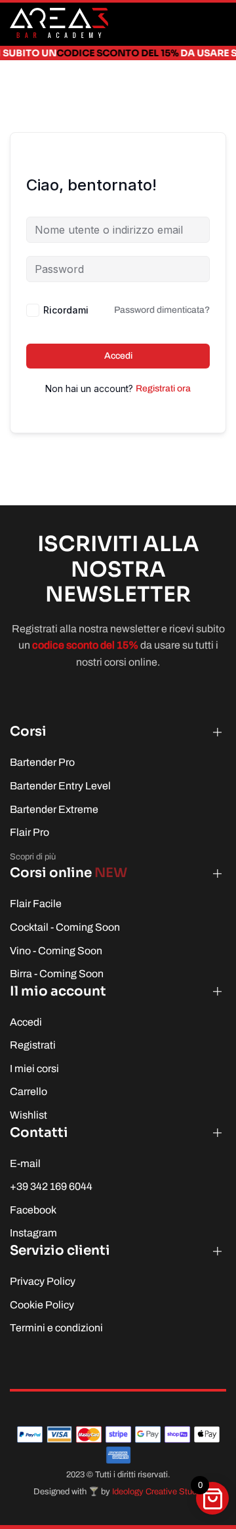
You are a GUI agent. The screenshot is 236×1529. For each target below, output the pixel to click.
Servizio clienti (60, 1250)
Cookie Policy (42, 1304)
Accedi (118, 356)
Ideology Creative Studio (157, 1491)
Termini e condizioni (56, 1327)
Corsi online (68, 873)
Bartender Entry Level (60, 785)
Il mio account (58, 991)
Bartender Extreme (54, 809)
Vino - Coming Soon (56, 950)
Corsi (28, 731)
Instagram (33, 1232)
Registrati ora (163, 388)
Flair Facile (36, 903)
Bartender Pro (42, 762)
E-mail (25, 1163)
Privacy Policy (42, 1281)
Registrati (33, 1045)
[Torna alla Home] (59, 23)
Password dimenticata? (162, 310)
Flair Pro (29, 832)
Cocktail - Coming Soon (65, 927)
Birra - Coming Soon (57, 973)
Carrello (28, 1091)
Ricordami (65, 309)
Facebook (33, 1209)
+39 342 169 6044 (51, 1186)
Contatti (39, 1132)
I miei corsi (34, 1068)
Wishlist (28, 1115)
